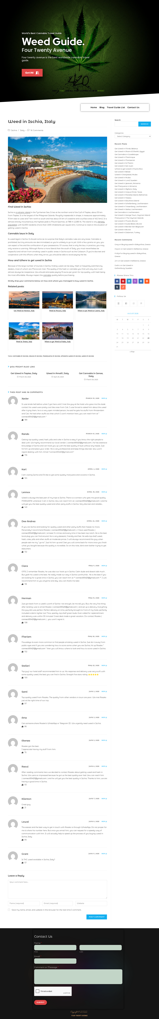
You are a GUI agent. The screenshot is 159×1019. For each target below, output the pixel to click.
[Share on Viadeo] (123, 287)
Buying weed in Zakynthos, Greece (136, 244)
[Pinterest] (141, 303)
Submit (40, 1002)
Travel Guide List (116, 107)
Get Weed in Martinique (125, 157)
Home (94, 107)
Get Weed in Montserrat (125, 160)
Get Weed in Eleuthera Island (127, 201)
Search (118, 120)
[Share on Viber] (135, 281)
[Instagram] (133, 303)
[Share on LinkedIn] (129, 281)
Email (37, 956)
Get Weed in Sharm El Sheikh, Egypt (130, 151)
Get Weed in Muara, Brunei (126, 221)
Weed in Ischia (88, 356)
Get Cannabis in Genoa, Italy (91, 374)
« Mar (132, 352)
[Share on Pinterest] (123, 281)
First (36, 952)
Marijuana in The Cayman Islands (129, 218)
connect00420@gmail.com (33, 417)
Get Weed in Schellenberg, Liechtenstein (131, 203)
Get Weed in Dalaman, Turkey (127, 232)
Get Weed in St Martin (124, 163)
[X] (118, 303)
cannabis (47, 275)
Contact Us (133, 107)
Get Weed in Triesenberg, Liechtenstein (131, 206)
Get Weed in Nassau (123, 198)
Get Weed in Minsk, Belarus (126, 149)
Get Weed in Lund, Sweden (126, 180)
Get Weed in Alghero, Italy (126, 189)
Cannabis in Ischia (20, 356)
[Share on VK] (141, 281)
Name (38, 943)
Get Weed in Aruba (123, 177)
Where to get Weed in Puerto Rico (129, 169)
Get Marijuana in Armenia (126, 186)
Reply (104, 398)
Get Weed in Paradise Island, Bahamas (131, 195)
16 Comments (37, 130)
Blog (101, 107)
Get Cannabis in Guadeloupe (127, 154)
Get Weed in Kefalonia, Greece (135, 249)
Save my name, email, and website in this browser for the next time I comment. (46, 910)
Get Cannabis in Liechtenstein (127, 212)
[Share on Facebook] (117, 281)
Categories (119, 133)
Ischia (14, 130)
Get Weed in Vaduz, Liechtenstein (128, 209)
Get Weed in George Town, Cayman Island (132, 215)
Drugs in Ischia (35, 356)
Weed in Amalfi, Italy (57, 373)
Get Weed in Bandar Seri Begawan (129, 227)
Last (81, 952)
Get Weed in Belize (122, 172)
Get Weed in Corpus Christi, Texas (128, 192)
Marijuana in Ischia (51, 356)
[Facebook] (126, 303)
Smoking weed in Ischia (71, 356)
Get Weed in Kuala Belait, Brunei (128, 224)
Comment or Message (46, 967)
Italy (22, 130)
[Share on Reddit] (146, 281)
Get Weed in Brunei (123, 230)
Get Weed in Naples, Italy (24, 373)
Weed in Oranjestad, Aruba (126, 175)
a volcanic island (23, 212)
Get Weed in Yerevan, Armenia (127, 183)
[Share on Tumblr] (117, 287)
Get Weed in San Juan (124, 166)
